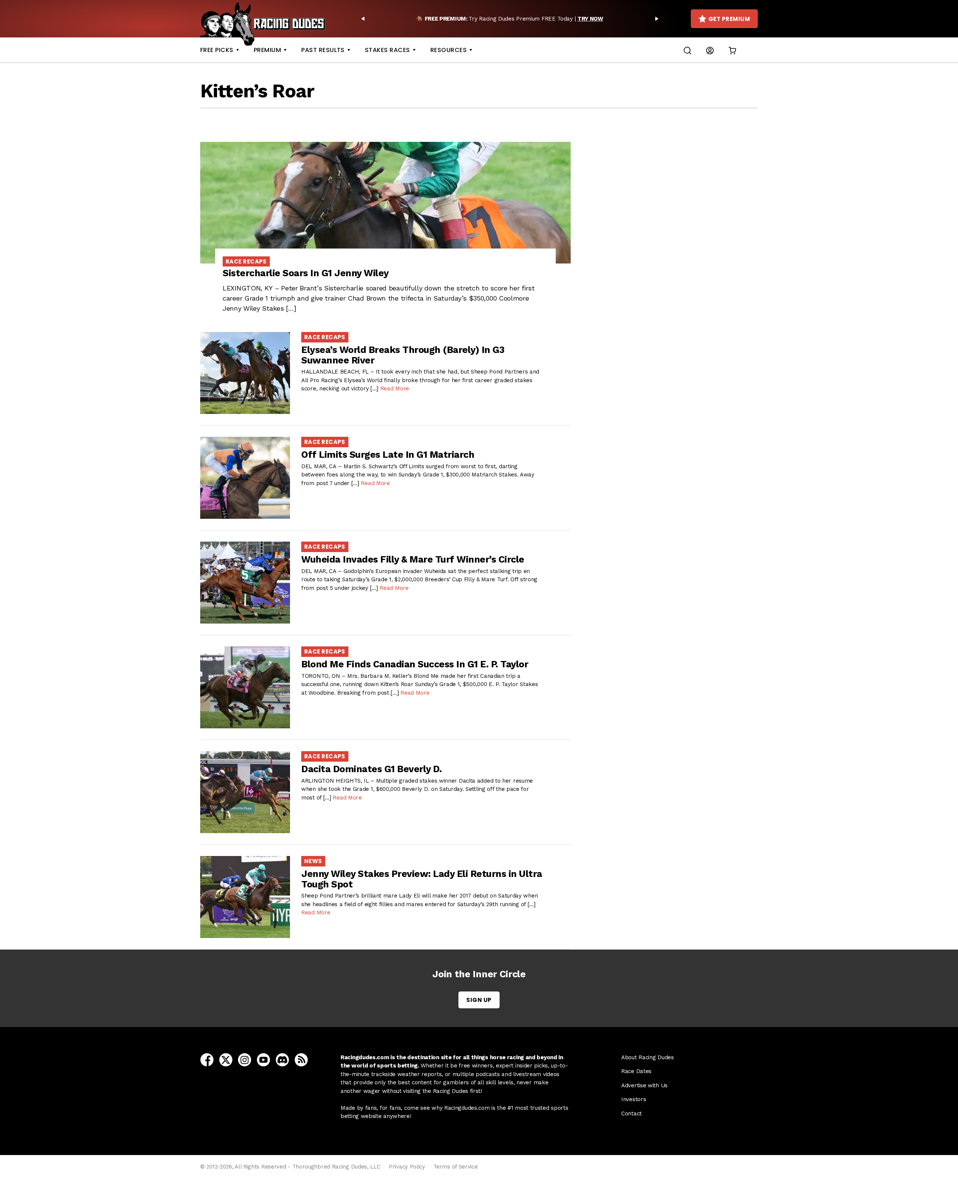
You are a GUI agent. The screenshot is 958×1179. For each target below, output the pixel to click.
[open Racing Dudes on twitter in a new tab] (225, 1059)
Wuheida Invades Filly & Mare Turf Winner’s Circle (412, 559)
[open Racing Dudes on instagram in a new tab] (244, 1059)
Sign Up (478, 1000)
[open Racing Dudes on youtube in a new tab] (263, 1059)
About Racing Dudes (647, 1057)
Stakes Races (387, 50)
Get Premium (729, 19)
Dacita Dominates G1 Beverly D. (371, 769)
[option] (509, 18)
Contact (631, 1113)
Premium (267, 50)
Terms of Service (455, 1166)
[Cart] (732, 50)
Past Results (323, 50)
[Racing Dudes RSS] (301, 1059)
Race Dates (636, 1071)
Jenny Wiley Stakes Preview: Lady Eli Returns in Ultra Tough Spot (421, 879)
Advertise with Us (644, 1085)
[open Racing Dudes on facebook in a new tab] (207, 1059)
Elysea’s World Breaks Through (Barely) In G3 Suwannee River (402, 355)
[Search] (687, 50)
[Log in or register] (710, 50)
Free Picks (217, 50)
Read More (394, 388)
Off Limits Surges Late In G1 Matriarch (387, 454)
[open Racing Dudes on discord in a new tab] (282, 1059)
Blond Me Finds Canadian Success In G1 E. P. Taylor (414, 664)
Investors (633, 1099)
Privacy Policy (407, 1166)
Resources (448, 50)
